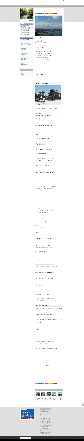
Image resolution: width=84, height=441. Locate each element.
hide (38, 77)
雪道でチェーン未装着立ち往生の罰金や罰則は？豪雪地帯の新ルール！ (44, 280)
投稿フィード (22, 73)
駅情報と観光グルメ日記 (58, 6)
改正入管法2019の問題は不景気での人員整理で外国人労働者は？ (56, 387)
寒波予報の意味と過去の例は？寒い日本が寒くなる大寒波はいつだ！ (44, 264)
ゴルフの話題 (36, 6)
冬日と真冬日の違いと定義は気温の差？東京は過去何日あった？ (44, 247)
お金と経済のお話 (47, 6)
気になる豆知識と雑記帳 (24, 64)
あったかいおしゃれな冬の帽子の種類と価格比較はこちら (43, 212)
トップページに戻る (37, 402)
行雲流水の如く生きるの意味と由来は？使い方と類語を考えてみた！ (44, 341)
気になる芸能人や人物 (23, 63)
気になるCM (22, 59)
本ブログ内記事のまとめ (24, 58)
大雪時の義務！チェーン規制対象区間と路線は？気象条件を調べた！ (44, 298)
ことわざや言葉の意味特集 (24, 48)
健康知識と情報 (23, 54)
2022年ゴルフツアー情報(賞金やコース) (25, 44)
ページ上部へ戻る (83, 405)
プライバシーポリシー (26, 6)
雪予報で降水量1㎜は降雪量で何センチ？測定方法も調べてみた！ (44, 165)
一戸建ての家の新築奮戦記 (24, 53)
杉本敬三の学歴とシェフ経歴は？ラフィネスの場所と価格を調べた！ (41, 387)
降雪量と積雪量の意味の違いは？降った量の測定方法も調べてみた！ (44, 188)
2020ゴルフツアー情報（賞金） (24, 43)
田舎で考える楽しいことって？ (26, 4)
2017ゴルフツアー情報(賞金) (24, 39)
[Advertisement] (49, 66)
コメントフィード (23, 74)
